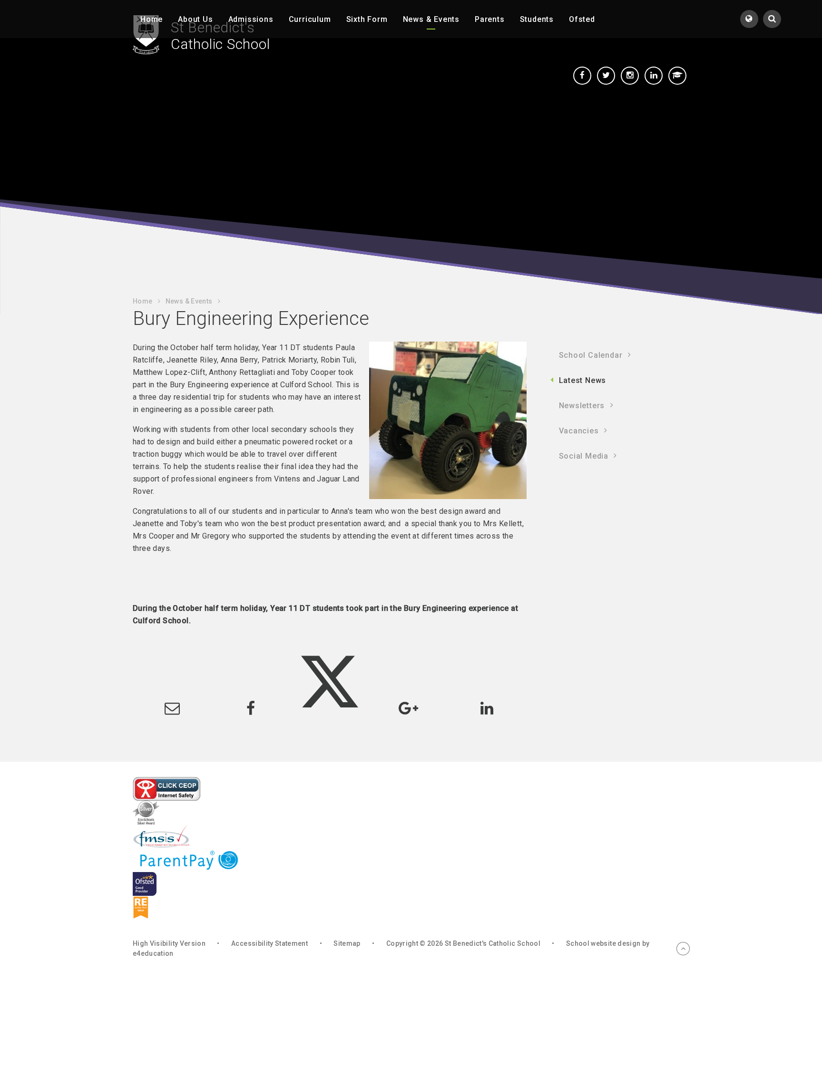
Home (142, 301)
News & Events (189, 301)
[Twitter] (606, 76)
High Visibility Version (169, 943)
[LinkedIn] (654, 76)
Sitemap (346, 943)
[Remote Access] (677, 76)
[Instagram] (630, 76)
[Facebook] (582, 76)
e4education (153, 953)
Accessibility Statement (269, 943)
